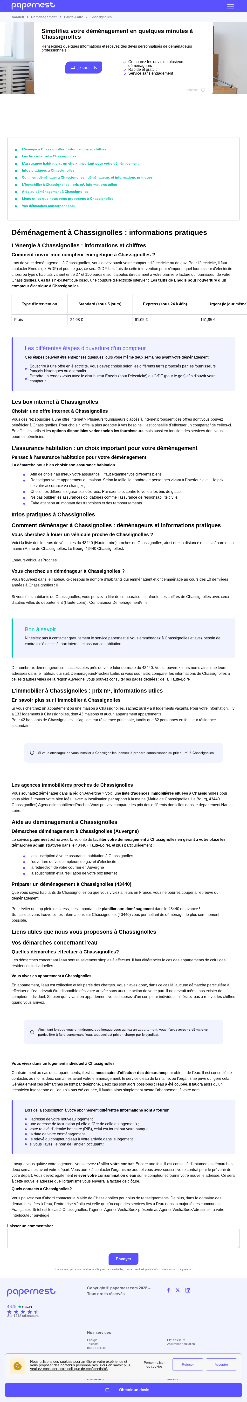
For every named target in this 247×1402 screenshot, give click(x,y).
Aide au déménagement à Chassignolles (55, 191)
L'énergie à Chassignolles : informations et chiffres (64, 149)
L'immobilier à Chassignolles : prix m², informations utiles (69, 185)
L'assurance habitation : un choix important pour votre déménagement (80, 163)
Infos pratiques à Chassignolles (48, 170)
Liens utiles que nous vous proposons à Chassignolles (68, 198)
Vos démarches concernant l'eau (48, 206)
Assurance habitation (181, 1344)
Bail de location (97, 1348)
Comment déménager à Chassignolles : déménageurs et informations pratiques (87, 177)
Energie (92, 1340)
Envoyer (123, 1259)
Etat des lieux (176, 1340)
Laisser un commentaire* (30, 1226)
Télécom (92, 1344)
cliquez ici (185, 1269)
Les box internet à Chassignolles (49, 156)
